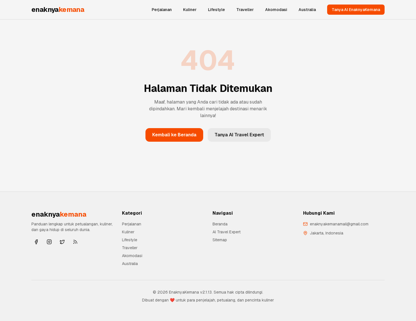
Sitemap (220, 239)
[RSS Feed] (75, 242)
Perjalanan (162, 9)
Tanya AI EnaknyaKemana (356, 9)
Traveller (245, 9)
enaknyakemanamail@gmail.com (339, 224)
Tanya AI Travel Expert (239, 135)
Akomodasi (276, 9)
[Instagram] (49, 242)
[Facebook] (36, 242)
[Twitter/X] (62, 242)
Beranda (220, 224)
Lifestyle (216, 9)
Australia (307, 9)
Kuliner (190, 9)
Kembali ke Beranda (174, 135)
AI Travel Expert (227, 231)
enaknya (57, 9)
